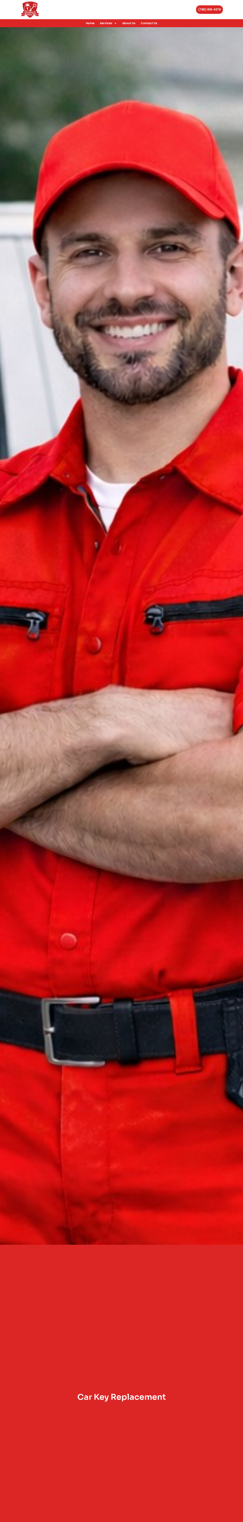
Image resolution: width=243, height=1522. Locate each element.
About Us (128, 23)
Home (90, 23)
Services (106, 23)
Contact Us (149, 23)
